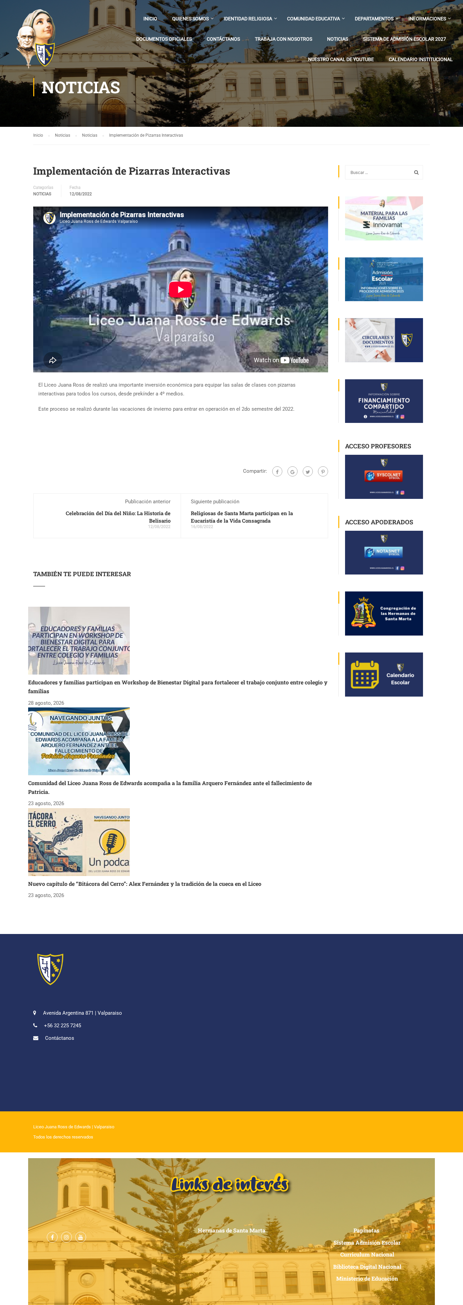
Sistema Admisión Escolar (367, 1242)
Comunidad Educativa (313, 18)
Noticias (337, 39)
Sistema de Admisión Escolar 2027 (404, 39)
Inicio (150, 18)
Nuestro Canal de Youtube (341, 59)
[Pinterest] (323, 471)
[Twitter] (308, 471)
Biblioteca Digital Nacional (367, 1266)
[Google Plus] (292, 471)
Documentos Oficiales (164, 39)
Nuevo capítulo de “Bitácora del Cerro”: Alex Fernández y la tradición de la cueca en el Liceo (144, 883)
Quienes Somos (190, 18)
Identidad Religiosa (248, 18)
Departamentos (374, 18)
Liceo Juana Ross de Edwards (62, 1126)
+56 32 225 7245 (62, 1025)
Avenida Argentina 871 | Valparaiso (82, 1013)
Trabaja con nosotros (283, 39)
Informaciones (427, 18)
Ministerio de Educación (367, 1278)
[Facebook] (277, 471)
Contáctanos (223, 39)
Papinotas (367, 1230)
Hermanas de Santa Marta (231, 1230)
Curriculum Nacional (367, 1254)
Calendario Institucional (421, 59)
